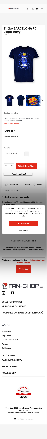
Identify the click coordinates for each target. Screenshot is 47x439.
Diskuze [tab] (14, 191)
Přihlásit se (23, 269)
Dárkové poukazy (12, 360)
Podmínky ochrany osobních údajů (22, 313)
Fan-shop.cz (12, 293)
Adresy (5, 344)
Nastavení (23, 230)
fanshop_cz (6, 293)
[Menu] (42, 9)
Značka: (11, 113)
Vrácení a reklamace (14, 306)
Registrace (6, 336)
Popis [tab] (6, 191)
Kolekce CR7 (9, 373)
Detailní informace (11, 124)
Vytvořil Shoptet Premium (25, 419)
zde (23, 216)
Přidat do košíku (26, 166)
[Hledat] (28, 9)
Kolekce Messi (10, 366)
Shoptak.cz (35, 412)
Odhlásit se (6, 348)
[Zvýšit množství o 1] (12, 166)
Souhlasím (25, 223)
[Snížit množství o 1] (6, 166)
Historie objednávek (10, 340)
